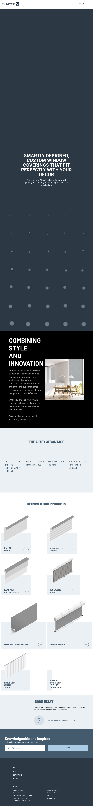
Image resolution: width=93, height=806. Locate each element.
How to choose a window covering (62, 720)
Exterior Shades (53, 790)
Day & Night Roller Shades (22, 795)
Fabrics (50, 795)
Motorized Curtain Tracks (56, 793)
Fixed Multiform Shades (21, 800)
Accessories (51, 798)
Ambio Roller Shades (21, 793)
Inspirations (17, 775)
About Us (16, 771)
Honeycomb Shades (20, 798)
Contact (16, 779)
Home (15, 767)
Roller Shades (18, 790)
